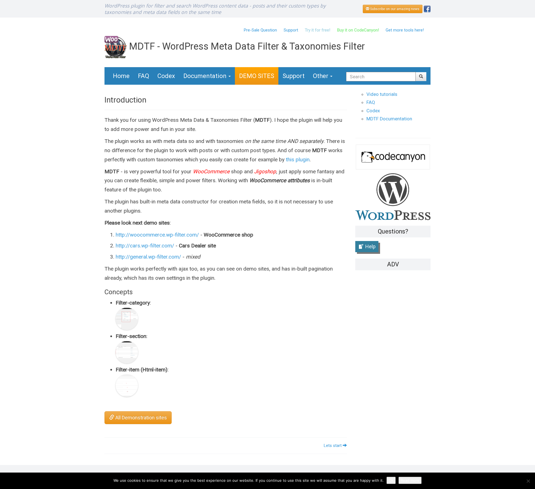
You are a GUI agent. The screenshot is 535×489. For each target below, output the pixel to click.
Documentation (205, 75)
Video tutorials (381, 94)
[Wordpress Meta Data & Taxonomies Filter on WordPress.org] (393, 196)
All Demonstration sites (140, 417)
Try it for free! (317, 30)
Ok (391, 480)
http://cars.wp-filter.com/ (146, 245)
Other (321, 75)
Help (370, 246)
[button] (421, 76)
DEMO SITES (256, 75)
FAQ (143, 75)
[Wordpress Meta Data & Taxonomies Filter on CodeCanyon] (393, 157)
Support (291, 30)
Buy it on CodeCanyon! (358, 30)
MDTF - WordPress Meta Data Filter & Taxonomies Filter (246, 46)
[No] (528, 481)
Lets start (333, 445)
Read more (410, 480)
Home (121, 75)
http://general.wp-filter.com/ (148, 257)
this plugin (298, 159)
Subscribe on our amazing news (394, 9)
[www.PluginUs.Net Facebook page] (427, 8)
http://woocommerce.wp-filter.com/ (157, 235)
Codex (166, 75)
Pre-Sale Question (260, 30)
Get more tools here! (405, 30)
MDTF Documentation (389, 118)
